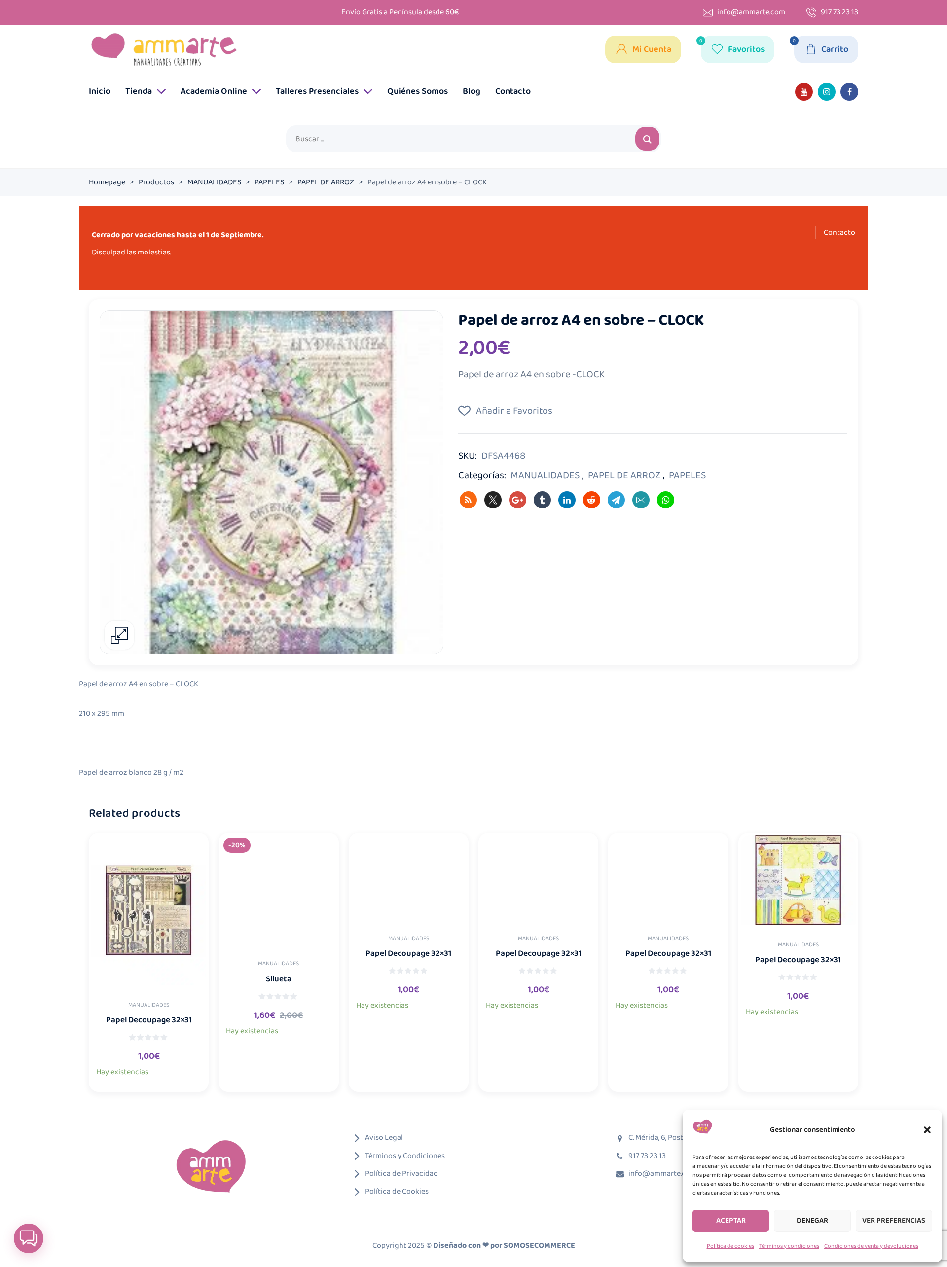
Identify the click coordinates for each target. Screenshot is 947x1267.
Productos (156, 182)
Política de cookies (730, 1246)
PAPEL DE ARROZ (325, 182)
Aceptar (731, 1221)
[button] (927, 1130)
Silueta (278, 979)
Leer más (160, 1079)
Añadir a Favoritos (513, 410)
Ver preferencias (893, 1221)
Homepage (107, 182)
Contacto (839, 232)
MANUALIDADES (214, 182)
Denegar (812, 1221)
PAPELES (269, 182)
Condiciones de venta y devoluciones (871, 1246)
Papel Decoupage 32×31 (149, 1020)
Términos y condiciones (789, 1246)
